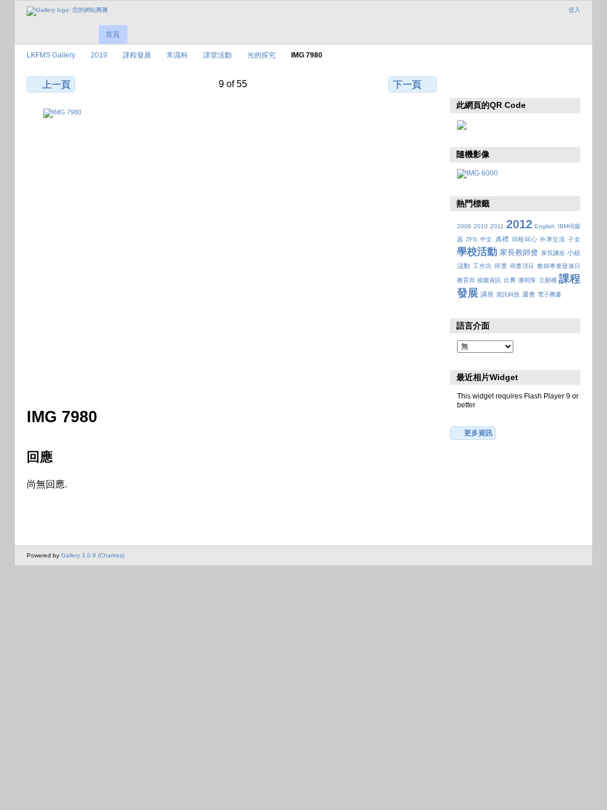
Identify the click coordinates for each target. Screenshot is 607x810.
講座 (487, 294)
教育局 (466, 280)
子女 (574, 239)
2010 (481, 226)
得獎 (500, 266)
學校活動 (477, 251)
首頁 (113, 34)
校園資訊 (489, 280)
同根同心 (525, 239)
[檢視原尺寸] (233, 251)
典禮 (502, 239)
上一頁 (56, 84)
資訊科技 (508, 294)
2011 (497, 226)
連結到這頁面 (539, 83)
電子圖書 (549, 294)
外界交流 (553, 239)
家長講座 (553, 253)
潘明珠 (527, 280)
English (545, 226)
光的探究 (261, 55)
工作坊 (482, 266)
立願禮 (548, 280)
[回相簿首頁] (67, 11)
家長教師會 (519, 252)
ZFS (471, 239)
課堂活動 (217, 55)
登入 (574, 10)
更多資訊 (478, 432)
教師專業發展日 (558, 266)
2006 (464, 226)
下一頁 (407, 84)
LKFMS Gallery (51, 55)
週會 (528, 294)
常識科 (177, 55)
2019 (99, 55)
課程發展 (137, 55)
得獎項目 (522, 266)
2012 (519, 224)
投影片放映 (514, 83)
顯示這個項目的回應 (488, 83)
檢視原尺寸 (463, 83)
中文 (486, 239)
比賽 (510, 280)
